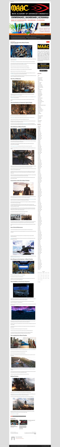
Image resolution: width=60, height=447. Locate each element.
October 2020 (39, 208)
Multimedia (39, 106)
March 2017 (39, 259)
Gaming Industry (40, 93)
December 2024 (40, 148)
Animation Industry (40, 77)
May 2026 (39, 129)
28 (48, 278)
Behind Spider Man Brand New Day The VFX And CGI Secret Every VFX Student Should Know (22, 427)
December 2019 (40, 220)
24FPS (38, 75)
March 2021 (39, 202)
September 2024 (40, 152)
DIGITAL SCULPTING (40, 87)
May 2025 (39, 142)
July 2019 (39, 226)
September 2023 (40, 166)
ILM (17, 302)
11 (43, 275)
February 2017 (39, 260)
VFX (23, 63)
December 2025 (40, 135)
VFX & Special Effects (13, 41)
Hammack (12, 238)
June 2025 (39, 141)
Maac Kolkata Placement (41, 101)
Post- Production (40, 108)
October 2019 (39, 222)
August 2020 (39, 210)
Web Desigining (40, 120)
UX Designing (39, 113)
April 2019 (39, 229)
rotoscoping (31, 349)
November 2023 (40, 164)
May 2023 (39, 171)
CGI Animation (39, 82)
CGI (33, 396)
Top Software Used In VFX (31, 420)
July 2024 (39, 154)
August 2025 (39, 139)
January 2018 (39, 247)
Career (38, 81)
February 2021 (39, 203)
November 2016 (40, 264)
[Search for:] (43, 42)
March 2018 (39, 245)
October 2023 (39, 165)
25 (43, 278)
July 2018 (39, 240)
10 (41, 275)
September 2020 (40, 209)
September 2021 (40, 195)
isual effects (39, 96)
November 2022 (40, 178)
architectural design (25, 123)
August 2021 (39, 196)
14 (48, 275)
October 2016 (39, 265)
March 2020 (39, 216)
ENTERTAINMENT (40, 89)
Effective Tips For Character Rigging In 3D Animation (38, 35)
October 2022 (39, 179)
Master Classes (39, 102)
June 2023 (39, 170)
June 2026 (39, 128)
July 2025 (39, 140)
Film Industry (39, 90)
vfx (38, 114)
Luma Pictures (29, 96)
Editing (39, 88)
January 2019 (39, 233)
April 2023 (39, 172)
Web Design (39, 121)
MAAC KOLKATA (40, 100)
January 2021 (39, 204)
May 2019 (39, 228)
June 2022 (39, 184)
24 (41, 278)
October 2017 (39, 251)
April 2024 (39, 158)
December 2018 (40, 234)
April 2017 (39, 258)
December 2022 (40, 177)
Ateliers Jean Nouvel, (31, 199)
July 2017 (39, 254)
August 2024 (39, 153)
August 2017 (39, 253)
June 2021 (39, 198)
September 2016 (40, 266)
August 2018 (39, 239)
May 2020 (39, 214)
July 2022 (39, 183)
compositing (28, 349)
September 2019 (40, 223)
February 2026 (39, 133)
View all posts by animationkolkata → (20, 438)
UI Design (39, 112)
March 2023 (39, 173)
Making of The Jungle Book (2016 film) (31, 37)
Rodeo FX (13, 97)
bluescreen (28, 368)
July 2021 (39, 197)
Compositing (39, 83)
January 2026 (39, 134)
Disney (15, 61)
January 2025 (39, 147)
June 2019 (39, 227)
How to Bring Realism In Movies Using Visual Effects (18, 37)
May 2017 (39, 257)
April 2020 (39, 215)
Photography (39, 107)
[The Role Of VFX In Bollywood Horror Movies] (14, 422)
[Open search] (49, 36)
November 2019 (40, 221)
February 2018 (39, 246)
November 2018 (40, 235)
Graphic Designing (40, 94)
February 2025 (39, 146)
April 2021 (39, 201)
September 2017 (40, 252)
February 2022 (39, 189)
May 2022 (39, 185)
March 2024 (39, 159)
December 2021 (40, 191)
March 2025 (39, 145)
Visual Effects (12, 73)
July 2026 (39, 127)
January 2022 (39, 190)
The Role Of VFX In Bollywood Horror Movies (14, 426)
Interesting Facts (40, 95)
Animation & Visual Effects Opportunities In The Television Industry (20, 35)
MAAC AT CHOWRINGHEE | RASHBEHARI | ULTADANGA (28, 20)
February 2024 (39, 160)
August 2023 (39, 167)
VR (38, 119)
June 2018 (39, 241)
